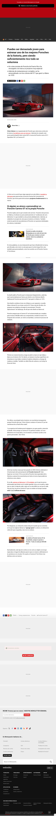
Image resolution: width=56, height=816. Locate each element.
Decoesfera (5, 791)
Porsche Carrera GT (43, 615)
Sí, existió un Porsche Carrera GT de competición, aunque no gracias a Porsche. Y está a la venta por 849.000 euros (36, 540)
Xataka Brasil (6, 805)
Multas (26, 39)
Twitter (19, 81)
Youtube (15, 728)
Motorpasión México (48, 803)
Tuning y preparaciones (24, 615)
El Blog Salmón (16, 789)
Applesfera (5, 779)
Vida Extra (15, 777)
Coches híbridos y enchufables (42, 742)
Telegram (21, 728)
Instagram (18, 728)
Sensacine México (27, 803)
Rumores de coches (8, 748)
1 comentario (12, 80)
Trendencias (5, 789)
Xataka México (6, 803)
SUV (22, 745)
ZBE (22, 39)
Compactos (6, 745)
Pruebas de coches (43, 745)
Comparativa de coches (44, 748)
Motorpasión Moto (47, 777)
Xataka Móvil (6, 777)
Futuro (22, 751)
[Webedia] (7, 767)
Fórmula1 (5, 741)
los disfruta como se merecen (22, 133)
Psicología (17, 39)
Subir (49, 767)
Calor (37, 39)
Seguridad (32, 39)
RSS (24, 728)
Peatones (11, 39)
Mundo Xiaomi (6, 783)
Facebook (17, 81)
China (41, 39)
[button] (15, 125)
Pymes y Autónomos (17, 791)
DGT (5, 39)
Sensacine (25, 775)
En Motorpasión (29, 229)
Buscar (50, 762)
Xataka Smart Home (7, 781)
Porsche (33, 615)
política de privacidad (20, 718)
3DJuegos (15, 775)
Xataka (4, 775)
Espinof (25, 777)
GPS (46, 39)
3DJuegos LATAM (17, 803)
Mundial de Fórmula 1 (43, 751)
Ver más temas (7, 755)
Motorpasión (46, 775)
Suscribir (26, 714)
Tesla (50, 39)
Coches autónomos (8, 751)
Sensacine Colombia (27, 805)
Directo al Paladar (37, 775)
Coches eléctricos (25, 741)
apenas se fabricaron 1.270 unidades (23, 482)
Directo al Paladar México (37, 804)
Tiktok (30, 728)
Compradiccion (6, 793)
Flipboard (22, 81)
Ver (28, 655)
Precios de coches (25, 748)
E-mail (24, 81)
